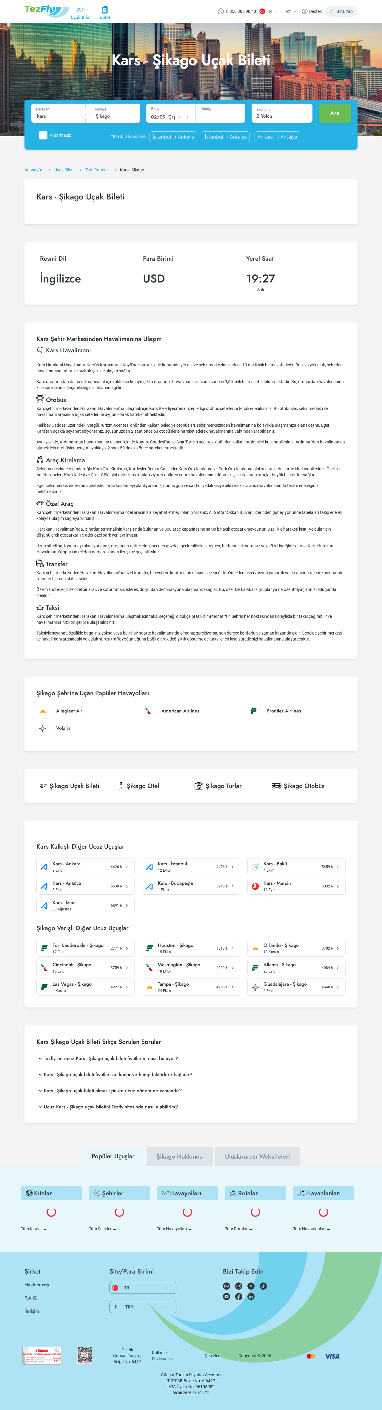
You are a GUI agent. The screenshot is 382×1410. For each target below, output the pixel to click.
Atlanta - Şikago (280, 965)
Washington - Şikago (179, 965)
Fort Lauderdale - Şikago (78, 945)
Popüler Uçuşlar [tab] (113, 1156)
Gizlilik (127, 1349)
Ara (334, 113)
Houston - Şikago (175, 945)
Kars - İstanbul (172, 864)
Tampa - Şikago (173, 984)
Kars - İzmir (64, 903)
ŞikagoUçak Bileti (74, 785)
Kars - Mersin (277, 883)
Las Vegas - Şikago (72, 984)
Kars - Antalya (67, 883)
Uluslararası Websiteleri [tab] (257, 1156)
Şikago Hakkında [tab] (179, 1156)
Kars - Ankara (67, 864)
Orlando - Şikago (281, 945)
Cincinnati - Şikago (72, 965)
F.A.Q (30, 1297)
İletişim (31, 1311)
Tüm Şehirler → (103, 1228)
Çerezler (212, 1355)
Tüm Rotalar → (239, 1228)
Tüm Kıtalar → (34, 1228)
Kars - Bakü (275, 864)
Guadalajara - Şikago (285, 984)
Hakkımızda (36, 1284)
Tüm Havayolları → (174, 1228)
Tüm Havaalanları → (312, 1228)
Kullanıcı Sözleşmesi (162, 1355)
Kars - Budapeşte (175, 883)
